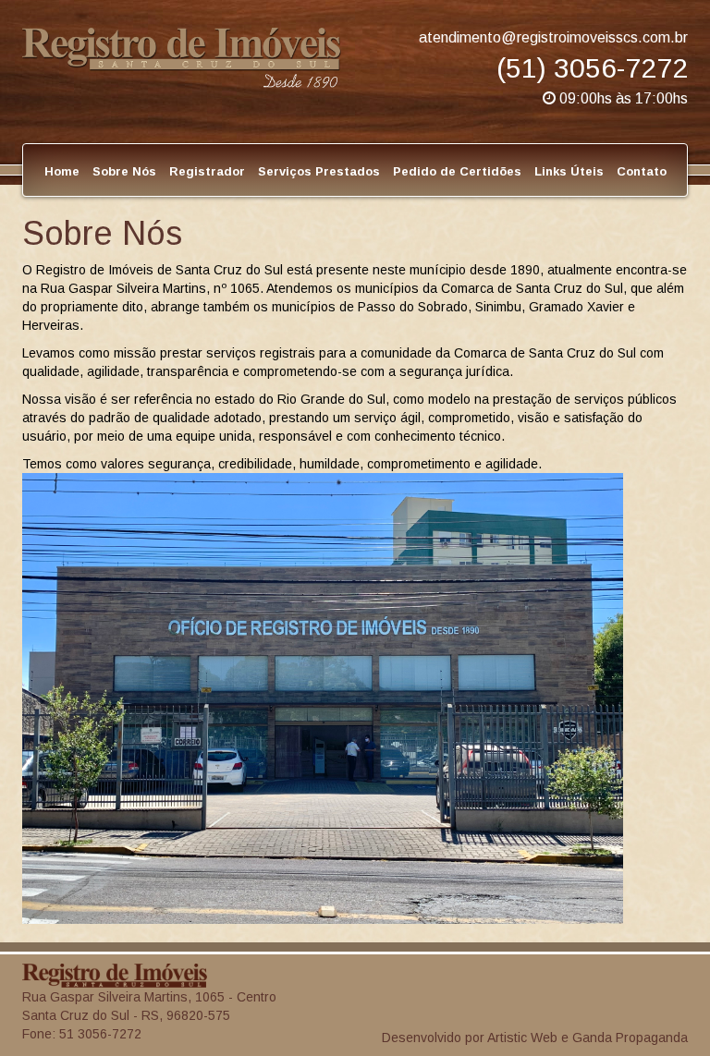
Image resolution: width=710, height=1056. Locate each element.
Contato (642, 171)
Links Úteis (569, 171)
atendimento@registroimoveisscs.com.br (553, 37)
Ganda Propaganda (630, 1037)
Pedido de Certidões (457, 171)
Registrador (207, 171)
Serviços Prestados (319, 171)
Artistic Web (522, 1037)
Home (62, 171)
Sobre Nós (124, 171)
